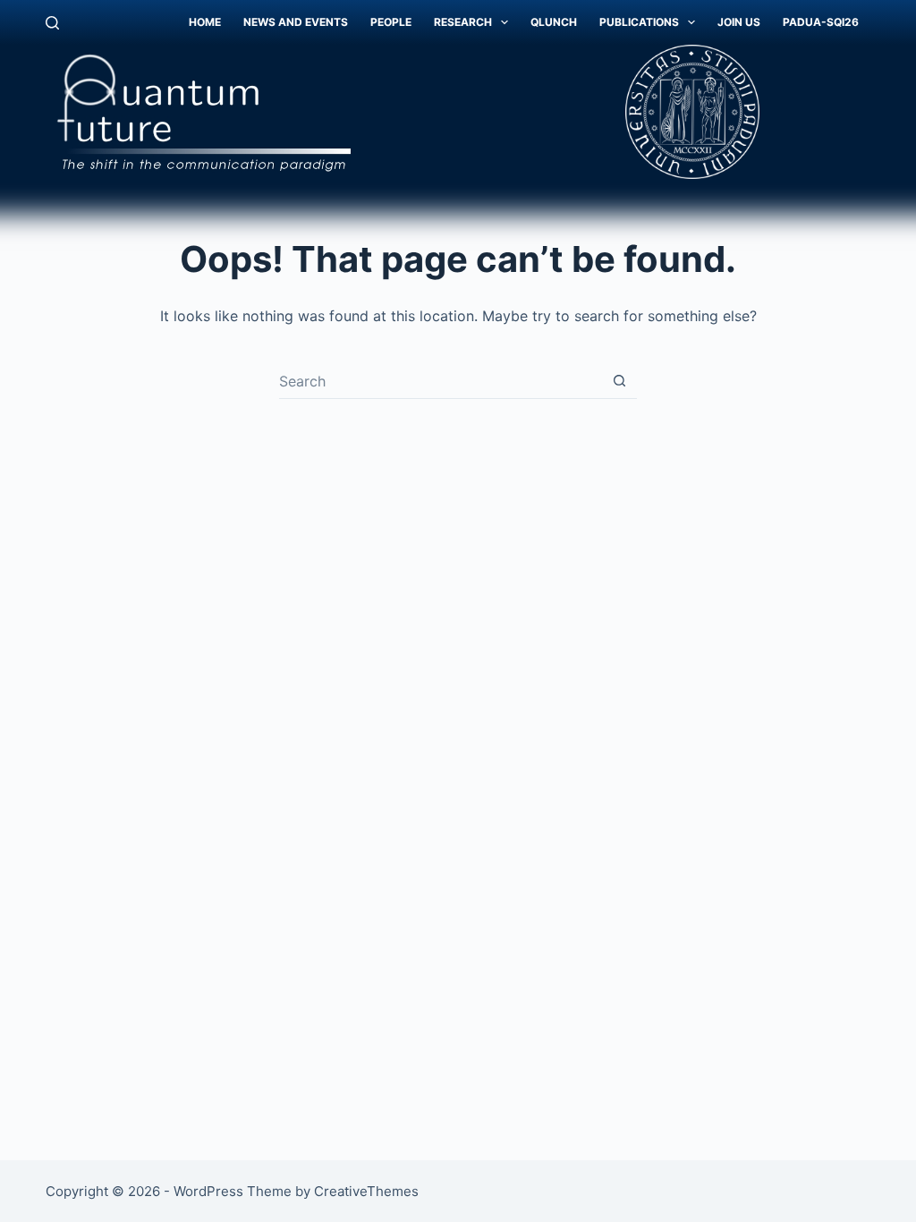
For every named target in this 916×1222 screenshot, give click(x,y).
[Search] (52, 23)
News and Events (295, 22)
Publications (639, 22)
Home (205, 22)
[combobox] (440, 381)
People (390, 22)
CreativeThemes (366, 1191)
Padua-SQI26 (821, 22)
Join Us (738, 22)
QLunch (553, 22)
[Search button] (619, 380)
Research (463, 22)
